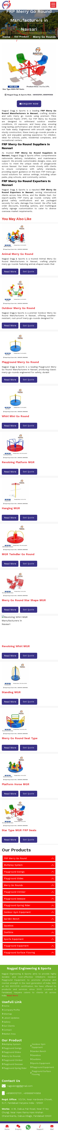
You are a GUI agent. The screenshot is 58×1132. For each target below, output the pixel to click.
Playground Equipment (16, 945)
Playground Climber (15, 892)
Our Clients (9, 1026)
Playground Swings (14, 871)
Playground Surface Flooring (19, 952)
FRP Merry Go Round (15, 858)
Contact (7, 1030)
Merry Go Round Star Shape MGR (24, 600)
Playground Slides (13, 878)
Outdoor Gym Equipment (17, 912)
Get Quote (28, 271)
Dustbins (8, 932)
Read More (10, 271)
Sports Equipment (13, 939)
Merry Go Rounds (44, 36)
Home (6, 36)
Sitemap (7, 1014)
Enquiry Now (30, 104)
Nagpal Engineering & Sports (29, 968)
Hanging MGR (11, 508)
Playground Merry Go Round (20, 362)
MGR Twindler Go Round (18, 554)
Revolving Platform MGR (18, 462)
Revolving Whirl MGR (16, 646)
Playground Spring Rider (17, 905)
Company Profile (11, 1010)
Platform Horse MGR (15, 784)
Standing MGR (11, 692)
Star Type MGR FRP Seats (19, 830)
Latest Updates (11, 1018)
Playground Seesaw (14, 898)
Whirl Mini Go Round (15, 416)
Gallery (6, 1022)
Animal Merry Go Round (17, 253)
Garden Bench (11, 919)
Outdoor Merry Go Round (18, 308)
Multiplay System (13, 865)
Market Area (9, 1034)
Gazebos (8, 925)
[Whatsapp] (28, 1127)
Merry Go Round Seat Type (19, 738)
